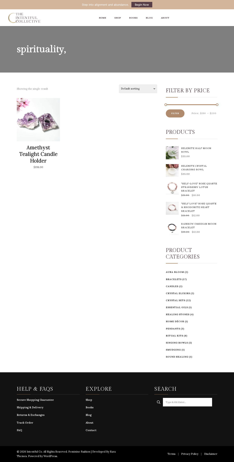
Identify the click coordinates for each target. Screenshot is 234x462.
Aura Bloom (175, 272)
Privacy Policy (189, 453)
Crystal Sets (175, 300)
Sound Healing (177, 356)
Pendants (173, 328)
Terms (171, 453)
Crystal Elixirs (178, 293)
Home (102, 17)
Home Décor (175, 321)
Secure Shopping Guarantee (35, 399)
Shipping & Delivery (30, 407)
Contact (91, 430)
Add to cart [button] (38, 126)
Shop (117, 17)
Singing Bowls (177, 342)
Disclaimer (210, 453)
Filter (175, 113)
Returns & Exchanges (31, 415)
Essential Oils (177, 307)
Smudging (173, 349)
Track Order (25, 422)
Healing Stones (177, 314)
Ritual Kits (174, 335)
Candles (172, 286)
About (165, 17)
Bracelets (174, 279)
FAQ (19, 430)
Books (133, 17)
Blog (149, 17)
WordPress (50, 456)
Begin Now (142, 4)
